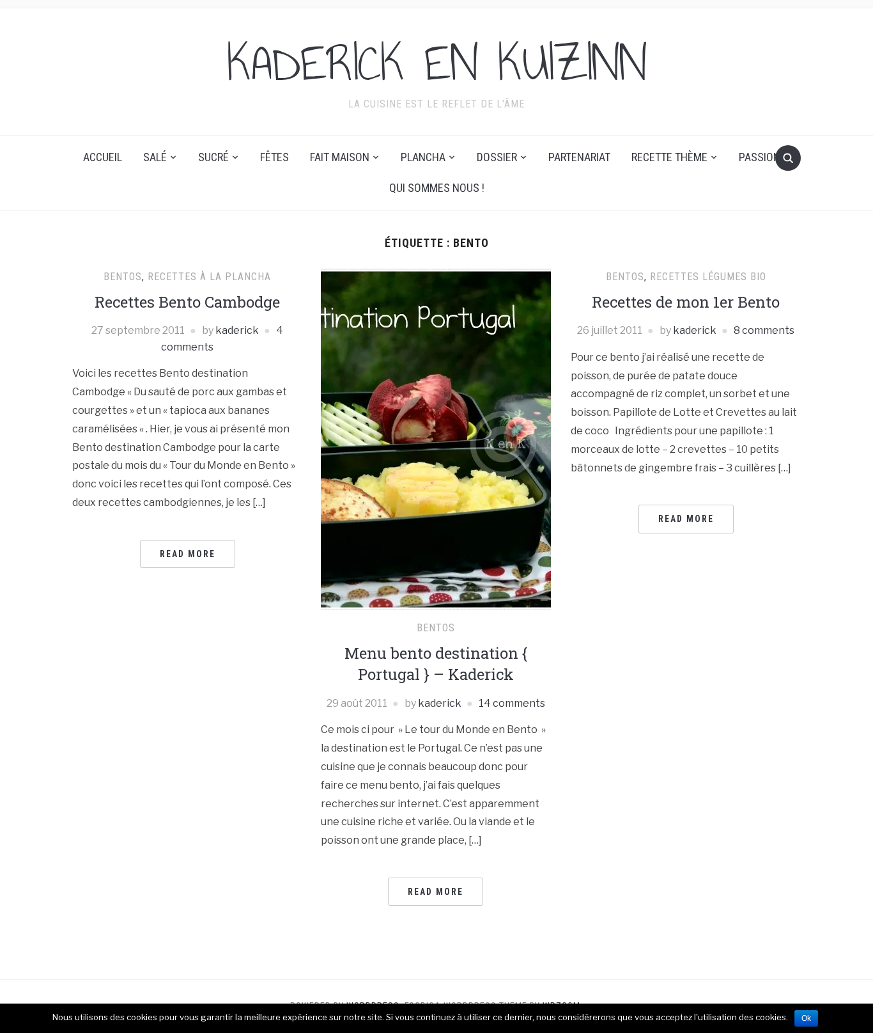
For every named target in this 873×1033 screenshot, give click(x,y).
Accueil (102, 157)
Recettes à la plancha (209, 277)
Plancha (423, 157)
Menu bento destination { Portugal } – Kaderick (435, 664)
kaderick (237, 330)
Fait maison (339, 157)
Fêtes (274, 157)
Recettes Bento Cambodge (187, 302)
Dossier (497, 157)
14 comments (512, 703)
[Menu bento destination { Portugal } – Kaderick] (436, 438)
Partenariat (579, 157)
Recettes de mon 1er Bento (686, 302)
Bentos (123, 277)
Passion (759, 157)
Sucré (213, 157)
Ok (806, 1018)
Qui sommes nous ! (436, 187)
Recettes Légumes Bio (708, 277)
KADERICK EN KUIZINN (437, 63)
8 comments (764, 330)
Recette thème (669, 157)
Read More (187, 554)
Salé (155, 157)
